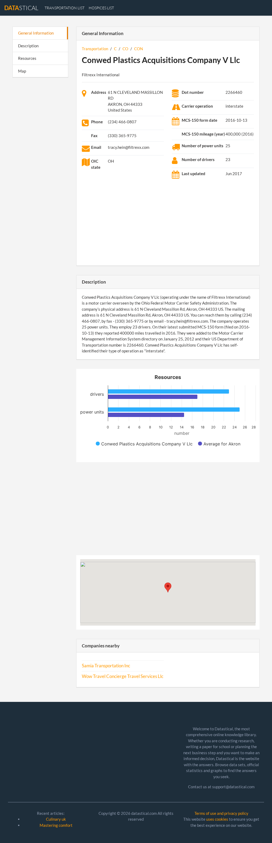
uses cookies (217, 819)
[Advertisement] (40, 163)
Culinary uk (56, 819)
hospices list (101, 8)
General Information (36, 33)
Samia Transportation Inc (106, 665)
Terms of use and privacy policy (221, 813)
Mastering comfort (56, 825)
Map (22, 71)
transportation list (64, 8)
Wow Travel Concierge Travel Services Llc (122, 676)
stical (21, 7)
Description (28, 45)
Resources (27, 58)
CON (138, 48)
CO (125, 48)
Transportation (95, 48)
